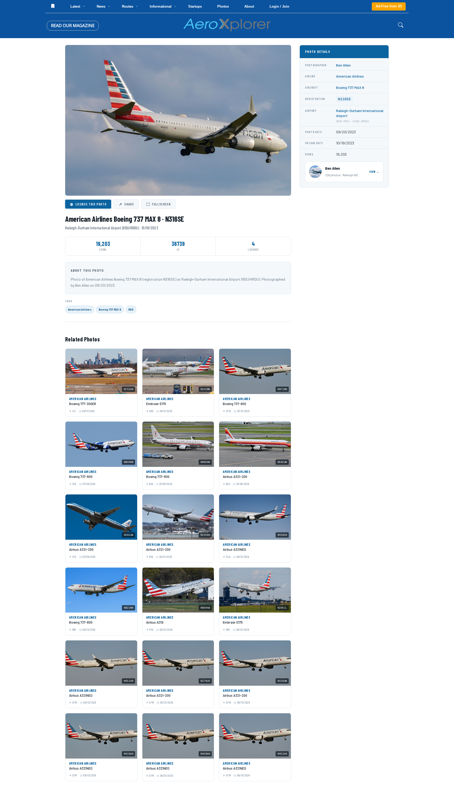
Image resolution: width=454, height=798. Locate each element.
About (249, 6)
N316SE (344, 99)
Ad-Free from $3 (389, 6)
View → (374, 171)
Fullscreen (158, 204)
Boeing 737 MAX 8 (110, 309)
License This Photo (88, 204)
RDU (130, 309)
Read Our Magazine (73, 25)
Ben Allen (343, 65)
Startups (195, 6)
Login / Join (279, 6)
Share (126, 204)
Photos (223, 6)
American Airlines (79, 309)
